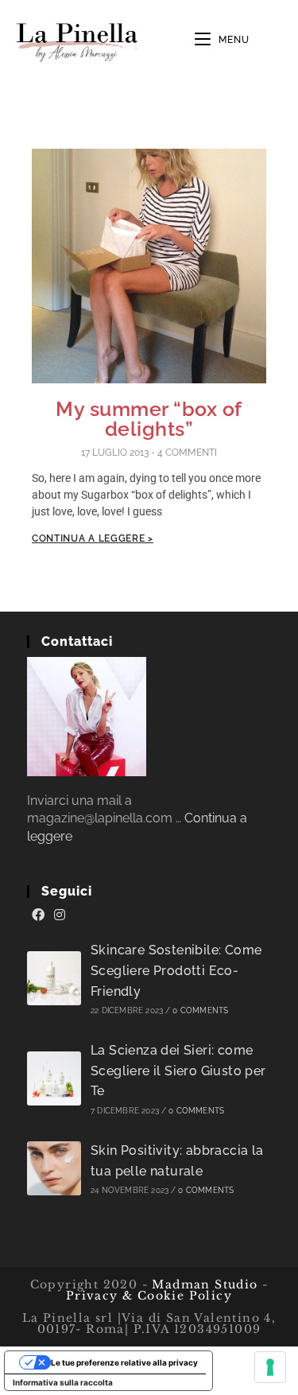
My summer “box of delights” (149, 419)
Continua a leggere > (92, 538)
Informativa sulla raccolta (63, 1382)
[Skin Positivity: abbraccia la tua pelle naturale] (54, 1168)
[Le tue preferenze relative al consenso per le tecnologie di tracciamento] (270, 1367)
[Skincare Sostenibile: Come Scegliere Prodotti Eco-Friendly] (54, 978)
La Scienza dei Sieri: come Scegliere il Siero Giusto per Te (178, 1070)
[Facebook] (38, 915)
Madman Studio (203, 1284)
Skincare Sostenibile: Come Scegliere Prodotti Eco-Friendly (176, 970)
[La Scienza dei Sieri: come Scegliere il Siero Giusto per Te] (54, 1078)
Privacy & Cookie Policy (149, 1295)
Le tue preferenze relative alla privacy (124, 1362)
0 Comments (200, 1010)
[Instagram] (59, 915)
